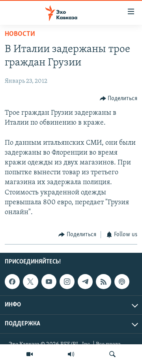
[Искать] (112, 354)
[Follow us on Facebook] (12, 281)
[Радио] (71, 354)
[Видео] (29, 354)
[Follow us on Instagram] (67, 281)
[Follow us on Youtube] (48, 281)
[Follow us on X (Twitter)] (30, 281)
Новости (20, 34)
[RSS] (103, 281)
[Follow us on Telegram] (85, 281)
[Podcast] (121, 281)
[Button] (119, 98)
